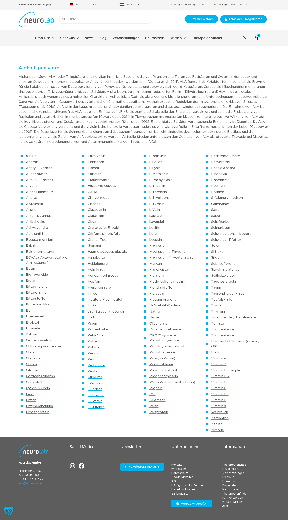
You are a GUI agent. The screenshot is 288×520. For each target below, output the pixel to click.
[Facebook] (81, 466)
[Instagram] (72, 466)
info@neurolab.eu (30, 483)
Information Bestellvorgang (35, 5)
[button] (8, 511)
